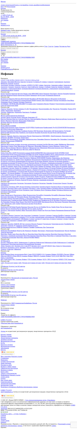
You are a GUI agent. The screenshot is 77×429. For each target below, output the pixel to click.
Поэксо (22, 202)
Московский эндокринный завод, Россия (24, 278)
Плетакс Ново (14, 202)
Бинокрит (46, 93)
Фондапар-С (42, 230)
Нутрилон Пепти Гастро (48, 173)
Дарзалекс (9, 109)
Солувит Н (38, 219)
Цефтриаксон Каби (50, 242)
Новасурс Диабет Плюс (16, 159)
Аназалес (11, 87)
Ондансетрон (57, 183)
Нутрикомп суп (25, 168)
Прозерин (65, 202)
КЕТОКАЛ (4, 129)
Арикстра (54, 87)
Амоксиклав (67, 85)
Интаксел (9, 121)
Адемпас (44, 82)
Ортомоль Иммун (46, 188)
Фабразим (4, 230)
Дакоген (3, 109)
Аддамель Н (37, 82)
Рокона (53, 210)
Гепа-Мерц (70, 100)
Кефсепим (19, 129)
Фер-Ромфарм (12, 230)
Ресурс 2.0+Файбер (40, 207)
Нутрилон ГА (48, 171)
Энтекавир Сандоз (13, 247)
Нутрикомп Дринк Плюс (14, 166)
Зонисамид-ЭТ (32, 117)
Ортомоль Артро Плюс (31, 186)
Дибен (3, 110)
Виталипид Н (55, 99)
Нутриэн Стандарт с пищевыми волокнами (27, 178)
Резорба (18, 207)
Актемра (11, 85)
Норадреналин (36, 159)
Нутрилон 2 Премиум (46, 170)
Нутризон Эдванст (69, 163)
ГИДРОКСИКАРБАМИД (17, 104)
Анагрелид (4, 87)
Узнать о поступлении (8, 284)
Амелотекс (47, 85)
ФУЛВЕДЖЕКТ (34, 237)
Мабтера (3, 144)
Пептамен (4, 197)
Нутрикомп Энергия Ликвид (40, 168)
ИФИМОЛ (22, 122)
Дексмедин (56, 109)
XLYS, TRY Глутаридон (50, 259)
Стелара (65, 219)
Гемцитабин (49, 100)
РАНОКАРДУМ (6, 207)
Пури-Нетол (38, 203)
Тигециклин (47, 224)
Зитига (19, 117)
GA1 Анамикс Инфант (49, 254)
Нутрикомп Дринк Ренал (52, 166)
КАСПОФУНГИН (61, 127)
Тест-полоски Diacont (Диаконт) (32, 224)
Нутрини (11, 175)
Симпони (67, 215)
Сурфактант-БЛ (32, 220)
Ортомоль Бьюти (45, 186)
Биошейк (66, 93)
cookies (53, 425)
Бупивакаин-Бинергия (53, 95)
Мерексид (26, 148)
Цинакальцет (5, 244)
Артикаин (66, 87)
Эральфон (23, 247)
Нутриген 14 (5, 161)
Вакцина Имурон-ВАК (16, 99)
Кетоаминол (71, 127)
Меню (3, 44)
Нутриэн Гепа (23, 176)
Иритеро (9, 122)
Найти (3, 39)
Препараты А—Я (10, 44)
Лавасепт (4, 136)
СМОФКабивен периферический (65, 217)
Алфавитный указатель (8, 41)
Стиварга (71, 219)
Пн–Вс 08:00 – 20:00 (7, 16)
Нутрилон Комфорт (59, 171)
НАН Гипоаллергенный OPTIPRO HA (22, 154)
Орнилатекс (4, 186)
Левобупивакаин (56, 136)
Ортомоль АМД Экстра (16, 186)
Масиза (3, 148)
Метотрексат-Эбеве (7, 149)
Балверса (8, 93)
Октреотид (35, 183)
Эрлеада (29, 247)
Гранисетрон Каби (12, 105)
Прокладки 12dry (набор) (13, 203)
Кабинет (3, 422)
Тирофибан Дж (69, 224)
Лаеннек (9, 136)
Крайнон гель (23, 132)
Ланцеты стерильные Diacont (22, 136)
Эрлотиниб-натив (37, 247)
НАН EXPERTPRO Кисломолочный (42, 153)
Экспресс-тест (9, 246)
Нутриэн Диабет (33, 176)
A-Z (35, 80)
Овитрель (4, 183)
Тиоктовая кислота (57, 224)
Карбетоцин (39, 127)
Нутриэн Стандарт (7, 178)
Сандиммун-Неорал (7, 215)
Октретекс (42, 183)
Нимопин (66, 158)
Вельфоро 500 (34, 99)
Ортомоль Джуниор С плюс (31, 188)
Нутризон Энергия (7, 164)
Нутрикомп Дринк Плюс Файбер (32, 166)
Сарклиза (17, 215)
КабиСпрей (4, 127)
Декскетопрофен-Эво (45, 109)
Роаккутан (41, 210)
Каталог (3, 8)
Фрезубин (10, 232)
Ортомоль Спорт (28, 190)
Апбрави (48, 87)
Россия (73, 210)
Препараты (9, 69)
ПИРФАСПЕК (27, 200)
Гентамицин (63, 100)
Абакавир (4, 82)
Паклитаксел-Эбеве (20, 195)
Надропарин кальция (24, 153)
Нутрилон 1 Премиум (32, 170)
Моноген (37, 149)
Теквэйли (10, 224)
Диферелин (10, 112)
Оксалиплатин (12, 183)
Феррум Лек (21, 230)
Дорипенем (18, 112)
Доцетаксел (25, 112)
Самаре (56, 46)
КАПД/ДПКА (30, 127)
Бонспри (3, 95)
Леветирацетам (37, 136)
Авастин (23, 82)
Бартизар (14, 93)
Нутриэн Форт (70, 178)
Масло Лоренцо (11, 148)
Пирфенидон (36, 200)
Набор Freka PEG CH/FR (9, 153)
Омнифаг (49, 183)
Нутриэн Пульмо (68, 176)
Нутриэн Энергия (20, 180)
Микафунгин (18, 149)
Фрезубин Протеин (29, 236)
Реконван (24, 207)
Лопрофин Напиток (43, 139)
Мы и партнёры (6, 356)
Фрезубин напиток (44, 234)
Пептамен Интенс (22, 197)
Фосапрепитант (59, 230)
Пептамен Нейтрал (35, 197)
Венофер (42, 99)
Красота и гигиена (7, 344)
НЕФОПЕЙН (41, 158)
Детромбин (63, 109)
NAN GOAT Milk (57, 256)
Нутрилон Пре (60, 173)
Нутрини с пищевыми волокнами (26, 175)
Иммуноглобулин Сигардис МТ (66, 119)
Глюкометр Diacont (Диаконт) (45, 104)
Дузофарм (33, 112)
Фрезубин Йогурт (21, 234)
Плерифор (6, 202)
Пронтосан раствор (27, 203)
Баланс (3, 93)
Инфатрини (31, 121)
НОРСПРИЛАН (57, 159)
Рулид (3, 212)
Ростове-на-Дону (64, 46)
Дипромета (17, 110)
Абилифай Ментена (13, 82)
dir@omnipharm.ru (6, 328)
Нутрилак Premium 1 (68, 168)
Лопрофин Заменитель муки (28, 139)
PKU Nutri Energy (6, 259)
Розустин (48, 210)
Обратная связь (6, 323)
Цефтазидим (40, 242)
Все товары (4, 59)
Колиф (68, 131)
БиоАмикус (54, 93)
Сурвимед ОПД (21, 220)
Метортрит (68, 148)
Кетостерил (12, 129)
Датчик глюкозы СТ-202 (21, 109)
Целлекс (3, 242)
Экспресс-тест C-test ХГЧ (23, 246)
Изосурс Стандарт (18, 119)
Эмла (54, 246)
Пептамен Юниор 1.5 (19, 198)
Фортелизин (50, 230)
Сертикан (48, 215)
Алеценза (17, 85)
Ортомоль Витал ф (69, 186)
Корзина (3, 419)
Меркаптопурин (34, 148)
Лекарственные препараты (9, 338)
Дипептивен (9, 110)
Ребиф (13, 207)
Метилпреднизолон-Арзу (56, 148)
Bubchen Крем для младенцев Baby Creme (18, 254)
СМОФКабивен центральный (10, 219)
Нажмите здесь (5, 30)
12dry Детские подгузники (9, 263)
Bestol (3, 254)
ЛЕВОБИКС (46, 136)
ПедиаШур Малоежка (58, 195)
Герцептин (28, 102)
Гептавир (22, 102)
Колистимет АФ (49, 131)
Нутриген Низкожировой (17, 161)
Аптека (3, 331)
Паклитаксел (9, 195)
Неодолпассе (45, 156)
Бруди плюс (41, 95)
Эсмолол (3, 249)
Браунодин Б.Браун (24, 95)
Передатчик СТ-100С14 (59, 198)
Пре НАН (28, 202)
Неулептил (26, 158)
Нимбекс (49, 158)
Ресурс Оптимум (11, 208)
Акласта (16, 83)
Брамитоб (10, 95)
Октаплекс (20, 183)
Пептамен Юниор (6, 198)
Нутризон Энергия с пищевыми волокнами (27, 164)
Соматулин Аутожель (49, 219)
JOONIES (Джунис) (63, 254)
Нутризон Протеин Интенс (31, 163)
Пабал (3, 195)
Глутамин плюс (31, 104)
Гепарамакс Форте (6, 102)
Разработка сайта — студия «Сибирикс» (13, 414)
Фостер (67, 230)
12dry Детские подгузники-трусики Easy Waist (56, 263)
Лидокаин (17, 137)
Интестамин (23, 121)
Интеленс (15, 121)
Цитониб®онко (29, 244)
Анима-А (42, 87)
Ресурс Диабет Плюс (53, 207)
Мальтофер (38, 146)
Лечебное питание (7, 339)
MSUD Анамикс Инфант (25, 256)
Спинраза (59, 219)
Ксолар (50, 132)
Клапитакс (17, 131)
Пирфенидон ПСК (47, 200)
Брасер (15, 95)
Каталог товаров (6, 334)
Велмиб (26, 99)
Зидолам (13, 117)
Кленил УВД (32, 131)
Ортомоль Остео (17, 190)
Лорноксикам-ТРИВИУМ (14, 141)
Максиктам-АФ (23, 146)
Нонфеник (28, 159)
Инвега (3, 121)
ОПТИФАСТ (5, 185)
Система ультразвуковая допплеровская (41, 217)
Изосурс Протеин (6, 119)
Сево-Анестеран (25, 215)
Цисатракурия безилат (17, 244)
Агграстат (29, 82)
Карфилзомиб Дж (49, 127)
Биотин (60, 93)
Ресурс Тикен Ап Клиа (35, 208)
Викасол (47, 99)
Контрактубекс (14, 132)
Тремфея (32, 227)
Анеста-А (24, 87)
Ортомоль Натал (6, 190)
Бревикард (34, 95)
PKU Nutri (66, 256)
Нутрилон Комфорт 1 (15, 173)
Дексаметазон (33, 109)
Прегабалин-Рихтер (48, 202)
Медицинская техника (8, 346)
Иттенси (15, 122)
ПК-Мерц (57, 200)
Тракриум (19, 225)
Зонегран (25, 117)
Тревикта (26, 227)
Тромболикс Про (40, 227)
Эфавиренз (17, 249)
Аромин (60, 87)
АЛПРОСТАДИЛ (32, 85)
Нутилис (71, 159)
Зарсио (8, 117)
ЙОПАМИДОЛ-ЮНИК (8, 126)
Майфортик (62, 144)
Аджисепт (50, 82)
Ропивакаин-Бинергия (63, 210)
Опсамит (70, 183)
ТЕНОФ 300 (18, 224)
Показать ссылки (6, 336)
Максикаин (70, 144)
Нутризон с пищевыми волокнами (51, 163)
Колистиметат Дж (60, 131)
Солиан (31, 219)
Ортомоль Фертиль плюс (65, 190)
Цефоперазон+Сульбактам (27, 242)
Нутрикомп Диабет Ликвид (50, 164)
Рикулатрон (11, 210)
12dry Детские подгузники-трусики (29, 263)
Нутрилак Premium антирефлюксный (13, 170)
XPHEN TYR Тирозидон (66, 259)
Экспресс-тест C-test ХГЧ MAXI (41, 246)
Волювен (63, 99)
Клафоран (24, 131)
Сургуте (50, 46)
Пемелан (68, 195)
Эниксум (59, 246)
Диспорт (3, 112)
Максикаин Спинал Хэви (9, 146)
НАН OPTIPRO (60, 153)
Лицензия (4, 408)
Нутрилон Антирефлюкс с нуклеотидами (14, 171)
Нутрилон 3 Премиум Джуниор (64, 170)
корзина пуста (5, 24)
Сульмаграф (4, 220)
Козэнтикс (40, 131)
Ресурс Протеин (22, 208)
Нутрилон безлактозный (35, 171)
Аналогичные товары (8, 279)
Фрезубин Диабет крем (8, 234)
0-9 (38, 80)
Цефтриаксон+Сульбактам (65, 242)
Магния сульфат (53, 144)
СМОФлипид (24, 219)
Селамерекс (35, 215)
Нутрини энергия (42, 175)
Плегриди (63, 200)
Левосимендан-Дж (68, 136)
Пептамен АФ (12, 197)
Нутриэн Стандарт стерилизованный (53, 178)
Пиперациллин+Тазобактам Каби (11, 200)
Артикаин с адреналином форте (11, 88)
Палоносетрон (31, 195)
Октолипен (28, 183)
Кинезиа (3, 131)
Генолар (55, 100)
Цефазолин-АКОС (12, 242)
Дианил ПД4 (72, 109)
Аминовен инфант (57, 85)
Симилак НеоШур (58, 215)
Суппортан (12, 220)
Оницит (64, 183)
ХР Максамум (5, 241)
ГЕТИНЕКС (5, 104)
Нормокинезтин (46, 159)
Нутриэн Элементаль (7, 180)
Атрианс (16, 90)
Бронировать (5, 310)
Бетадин (20, 93)
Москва (3, 1)
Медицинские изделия (8, 341)
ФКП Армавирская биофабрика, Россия (24, 303)
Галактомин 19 (5, 100)
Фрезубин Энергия (23, 237)
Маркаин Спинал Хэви (61, 146)
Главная (3, 69)
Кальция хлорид (14, 127)
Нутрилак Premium (55, 168)
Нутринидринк (53, 175)
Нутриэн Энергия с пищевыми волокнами (40, 180)
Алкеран (23, 85)
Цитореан (38, 244)
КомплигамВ (5, 132)
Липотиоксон (13, 139)
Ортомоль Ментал (70, 188)
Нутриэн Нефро (57, 176)
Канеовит (22, 127)
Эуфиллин (10, 249)
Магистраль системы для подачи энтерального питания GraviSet (27, 144)
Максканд (31, 146)
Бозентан (72, 93)
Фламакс (34, 230)
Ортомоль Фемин (50, 190)
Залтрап (3, 117)
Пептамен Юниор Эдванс (35, 198)
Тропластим (50, 227)
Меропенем (44, 148)
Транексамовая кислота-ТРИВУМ (11, 227)
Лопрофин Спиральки (67, 139)
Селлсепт (42, 215)
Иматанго (44, 119)
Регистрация (11, 6)
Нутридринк (30, 161)
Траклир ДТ (12, 225)
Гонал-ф (3, 105)
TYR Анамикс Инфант (35, 259)
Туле (45, 46)
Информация (5, 375)
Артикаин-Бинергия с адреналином (46, 88)
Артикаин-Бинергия (28, 88)
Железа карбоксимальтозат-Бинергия (12, 115)
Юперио (3, 252)
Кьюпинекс (63, 132)
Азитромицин (58, 82)
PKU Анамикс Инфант (19, 259)
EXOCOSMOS (37, 254)
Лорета (3, 141)
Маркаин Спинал (48, 146)
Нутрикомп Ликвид (66, 166)
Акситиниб (4, 85)
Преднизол (58, 202)
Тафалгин (4, 224)
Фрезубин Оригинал (57, 234)
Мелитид (19, 148)
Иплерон (3, 122)
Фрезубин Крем (33, 234)
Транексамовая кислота (30, 225)
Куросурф (56, 132)
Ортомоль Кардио (58, 188)
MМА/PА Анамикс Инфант (42, 256)
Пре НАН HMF (36, 202)
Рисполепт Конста (31, 210)
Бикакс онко (27, 93)
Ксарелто (32, 132)
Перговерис (47, 198)
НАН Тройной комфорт (42, 154)
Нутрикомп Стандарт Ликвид (10, 168)
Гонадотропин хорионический (65, 104)
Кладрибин (10, 131)
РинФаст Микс (20, 210)
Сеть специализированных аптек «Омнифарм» (40, 400)
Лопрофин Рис (55, 139)
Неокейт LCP (54, 156)
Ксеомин (38, 132)
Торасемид (4, 225)
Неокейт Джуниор (7, 158)
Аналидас (17, 87)
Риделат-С (4, 210)
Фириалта (28, 230)
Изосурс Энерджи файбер (32, 119)
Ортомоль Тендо (39, 190)
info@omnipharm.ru (17, 323)
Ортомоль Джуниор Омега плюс (11, 188)
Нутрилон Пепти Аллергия (31, 173)
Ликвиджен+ (25, 137)
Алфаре (41, 85)
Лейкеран (4, 137)
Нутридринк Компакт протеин (44, 161)
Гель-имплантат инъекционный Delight (23, 100)
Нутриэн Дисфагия (45, 176)
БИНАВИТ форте (37, 93)
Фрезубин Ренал (41, 236)
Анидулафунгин (33, 87)
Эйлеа (3, 246)
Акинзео (10, 83)
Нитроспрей (5, 159)
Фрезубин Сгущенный (54, 236)
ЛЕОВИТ (10, 137)
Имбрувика (51, 119)
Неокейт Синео (18, 158)
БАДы (3, 343)
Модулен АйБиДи (28, 149)
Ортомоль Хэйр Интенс (8, 192)
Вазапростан (5, 99)
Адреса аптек (5, 420)
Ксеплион (44, 132)
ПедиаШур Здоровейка (43, 195)
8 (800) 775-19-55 (6, 320)
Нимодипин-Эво (57, 158)
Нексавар (38, 156)
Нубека (65, 159)
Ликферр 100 (5, 139)
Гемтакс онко (40, 100)
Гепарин (15, 102)
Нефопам (34, 158)
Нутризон (19, 163)
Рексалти (30, 207)
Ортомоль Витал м (57, 186)
